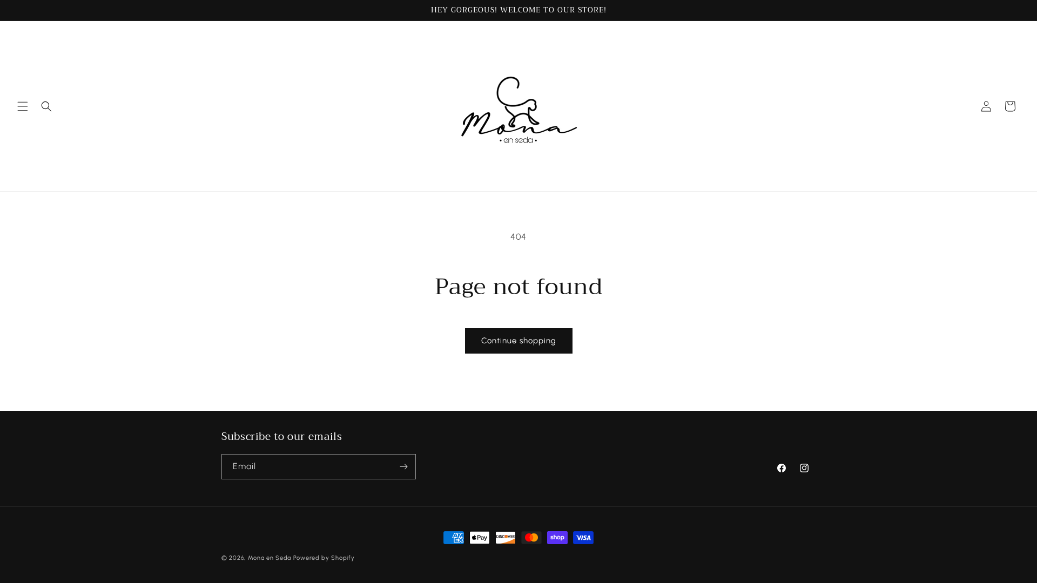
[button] (23, 106)
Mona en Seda (269, 557)
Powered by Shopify (324, 557)
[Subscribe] (403, 466)
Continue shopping (518, 340)
